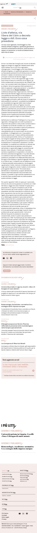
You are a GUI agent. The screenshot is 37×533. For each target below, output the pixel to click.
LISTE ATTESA (9, 245)
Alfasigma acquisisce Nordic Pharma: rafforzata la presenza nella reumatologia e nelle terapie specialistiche (17, 326)
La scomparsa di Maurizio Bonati (13, 343)
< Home (6, 12)
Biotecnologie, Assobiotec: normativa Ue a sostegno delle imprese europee (16, 305)
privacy (32, 375)
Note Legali (5, 517)
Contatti (4, 515)
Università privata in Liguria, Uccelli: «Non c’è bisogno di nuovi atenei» (18, 288)
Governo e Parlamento (17, 12)
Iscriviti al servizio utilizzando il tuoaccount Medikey (12, 371)
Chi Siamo (5, 513)
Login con (3, 4)
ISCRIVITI (7, 271)
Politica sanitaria (7, 25)
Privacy (4, 519)
